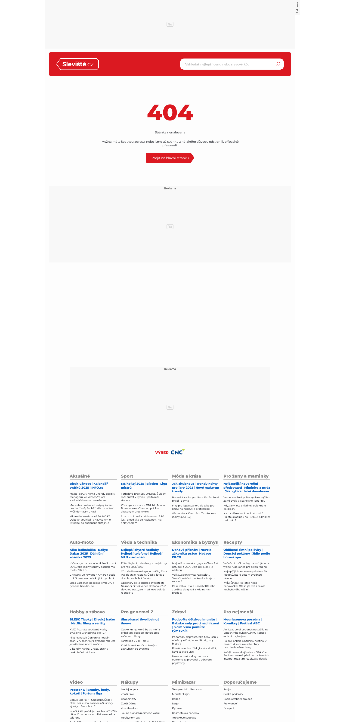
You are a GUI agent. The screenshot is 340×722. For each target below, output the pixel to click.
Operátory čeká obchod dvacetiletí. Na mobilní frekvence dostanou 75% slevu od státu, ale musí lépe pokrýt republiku (143, 587)
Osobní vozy (128, 698)
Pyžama (177, 708)
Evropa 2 (228, 708)
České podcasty (233, 694)
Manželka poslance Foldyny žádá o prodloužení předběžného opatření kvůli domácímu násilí (91, 508)
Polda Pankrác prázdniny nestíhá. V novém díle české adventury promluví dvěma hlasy (245, 644)
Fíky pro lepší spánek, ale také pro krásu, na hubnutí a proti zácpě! (193, 507)
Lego (175, 703)
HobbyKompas (130, 717)
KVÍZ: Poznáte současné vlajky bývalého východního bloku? (88, 631)
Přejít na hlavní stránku (170, 158)
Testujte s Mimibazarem (187, 689)
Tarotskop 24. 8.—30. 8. (135, 640)
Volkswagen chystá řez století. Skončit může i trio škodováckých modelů (193, 578)
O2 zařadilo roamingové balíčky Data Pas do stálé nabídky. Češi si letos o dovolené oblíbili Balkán (144, 575)
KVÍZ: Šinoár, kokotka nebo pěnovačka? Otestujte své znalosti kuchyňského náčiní (244, 586)
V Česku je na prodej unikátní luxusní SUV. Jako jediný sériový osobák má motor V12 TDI (93, 567)
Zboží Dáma (128, 703)
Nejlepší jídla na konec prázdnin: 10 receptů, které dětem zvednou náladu (245, 575)
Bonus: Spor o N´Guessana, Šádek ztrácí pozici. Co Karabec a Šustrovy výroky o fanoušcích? (91, 703)
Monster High (180, 694)
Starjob (227, 689)
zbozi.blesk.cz (129, 708)
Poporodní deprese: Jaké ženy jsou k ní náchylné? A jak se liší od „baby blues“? (195, 640)
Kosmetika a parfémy (185, 713)
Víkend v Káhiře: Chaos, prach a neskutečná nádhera (89, 650)
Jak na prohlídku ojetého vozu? (140, 713)
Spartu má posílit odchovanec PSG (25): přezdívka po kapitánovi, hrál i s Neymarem (142, 520)
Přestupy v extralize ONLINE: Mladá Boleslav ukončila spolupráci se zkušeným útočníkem (143, 508)
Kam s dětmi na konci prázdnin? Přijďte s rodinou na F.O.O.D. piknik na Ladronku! (246, 517)
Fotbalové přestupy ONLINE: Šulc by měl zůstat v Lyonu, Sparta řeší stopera (143, 497)
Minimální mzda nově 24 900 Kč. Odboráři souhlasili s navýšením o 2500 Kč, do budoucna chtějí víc (90, 520)
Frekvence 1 (230, 703)
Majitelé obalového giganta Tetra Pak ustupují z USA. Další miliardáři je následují (195, 567)
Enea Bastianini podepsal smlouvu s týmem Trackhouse (92, 584)
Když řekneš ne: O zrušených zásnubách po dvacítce (139, 647)
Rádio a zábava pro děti (237, 698)
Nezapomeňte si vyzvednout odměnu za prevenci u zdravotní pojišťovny (192, 660)
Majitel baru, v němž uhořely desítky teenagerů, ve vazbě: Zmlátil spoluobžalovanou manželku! (92, 497)
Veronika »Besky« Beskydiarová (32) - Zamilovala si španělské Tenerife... (246, 499)
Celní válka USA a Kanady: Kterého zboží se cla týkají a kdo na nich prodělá (193, 589)
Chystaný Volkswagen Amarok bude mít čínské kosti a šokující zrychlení (92, 576)
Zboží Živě (127, 694)
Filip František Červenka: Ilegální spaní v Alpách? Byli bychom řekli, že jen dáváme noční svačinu (92, 641)
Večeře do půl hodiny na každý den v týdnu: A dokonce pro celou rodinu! (246, 565)
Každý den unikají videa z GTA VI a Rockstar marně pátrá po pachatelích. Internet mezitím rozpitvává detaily (246, 655)
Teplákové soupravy (184, 717)
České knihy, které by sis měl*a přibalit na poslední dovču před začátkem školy (140, 633)
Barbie (176, 698)
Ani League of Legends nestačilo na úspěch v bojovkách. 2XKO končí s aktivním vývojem (245, 633)
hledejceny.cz (129, 689)
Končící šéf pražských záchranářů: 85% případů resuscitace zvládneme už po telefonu (93, 714)
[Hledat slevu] (278, 64)
